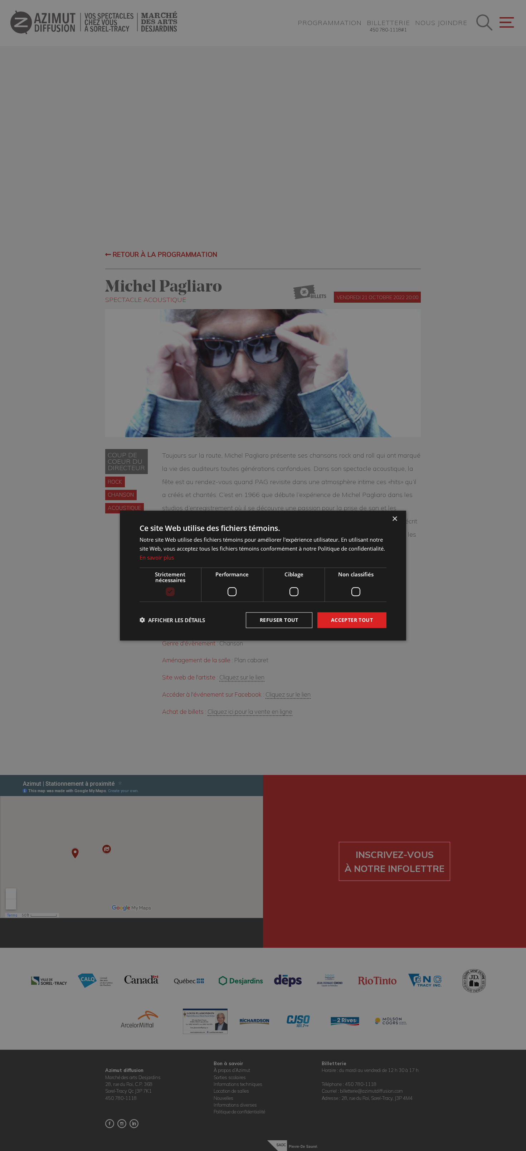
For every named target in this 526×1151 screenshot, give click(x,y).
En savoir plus (157, 557)
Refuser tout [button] (279, 619)
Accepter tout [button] (352, 619)
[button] (172, 620)
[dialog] (263, 575)
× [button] (394, 519)
